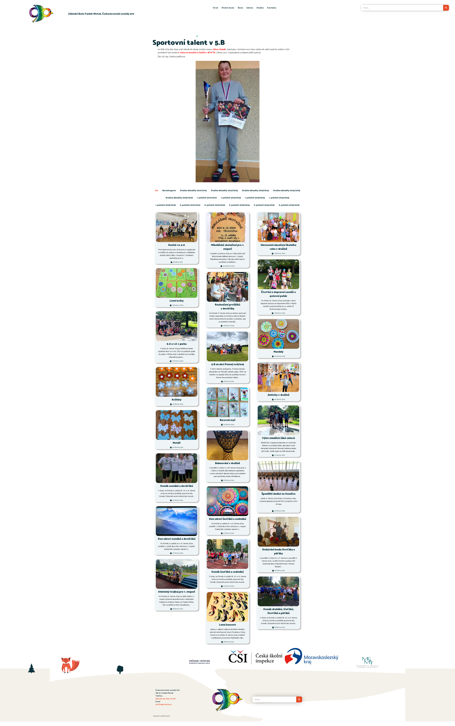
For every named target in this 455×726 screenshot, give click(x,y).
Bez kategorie (169, 190)
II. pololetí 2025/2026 (289, 205)
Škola (240, 7)
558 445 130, (160, 698)
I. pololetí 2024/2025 (279, 197)
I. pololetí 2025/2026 (166, 205)
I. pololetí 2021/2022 (207, 197)
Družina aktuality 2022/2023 (224, 190)
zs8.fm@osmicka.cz (163, 704)
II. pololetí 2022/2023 (215, 205)
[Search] (446, 8)
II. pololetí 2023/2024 (239, 205)
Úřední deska (228, 7)
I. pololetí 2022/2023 (231, 197)
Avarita (167, 716)
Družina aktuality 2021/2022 (193, 190)
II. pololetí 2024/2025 (264, 205)
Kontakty (271, 7)
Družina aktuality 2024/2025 (286, 190)
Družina (260, 7)
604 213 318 (170, 698)
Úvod (215, 7)
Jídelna (249, 7)
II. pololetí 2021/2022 (190, 205)
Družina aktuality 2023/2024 (255, 190)
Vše (156, 190)
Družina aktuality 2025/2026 (179, 197)
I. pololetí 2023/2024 (255, 197)
